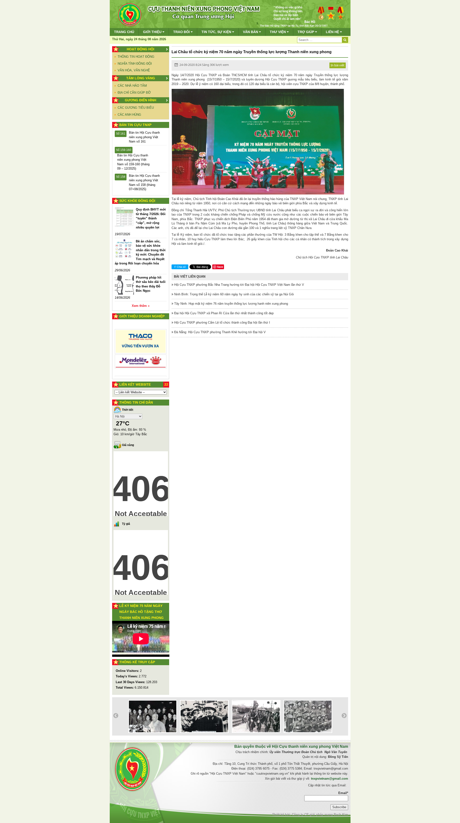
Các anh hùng (129, 114)
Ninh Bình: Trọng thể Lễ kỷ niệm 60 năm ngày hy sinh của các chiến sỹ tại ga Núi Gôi (233, 294)
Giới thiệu (152, 32)
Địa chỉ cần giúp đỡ (134, 92)
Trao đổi (182, 32)
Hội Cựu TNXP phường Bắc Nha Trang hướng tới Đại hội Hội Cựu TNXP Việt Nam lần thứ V (238, 284)
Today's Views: (127, 676)
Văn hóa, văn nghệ (134, 70)
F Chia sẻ (180, 266)
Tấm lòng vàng (140, 78)
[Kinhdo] (141, 343)
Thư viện (278, 32)
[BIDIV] (141, 356)
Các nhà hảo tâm (132, 85)
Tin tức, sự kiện (216, 32)
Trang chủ (124, 32)
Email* (343, 793)
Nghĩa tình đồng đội (135, 63)
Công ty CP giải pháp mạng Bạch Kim (320, 814)
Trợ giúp (306, 32)
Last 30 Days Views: (131, 682)
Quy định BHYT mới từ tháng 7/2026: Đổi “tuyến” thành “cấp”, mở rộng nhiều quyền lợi (151, 218)
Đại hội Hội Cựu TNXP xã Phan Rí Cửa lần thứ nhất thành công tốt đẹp (223, 313)
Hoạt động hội (140, 49)
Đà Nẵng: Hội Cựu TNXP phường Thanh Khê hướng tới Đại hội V (219, 332)
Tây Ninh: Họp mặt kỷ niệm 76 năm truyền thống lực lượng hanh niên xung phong (230, 303)
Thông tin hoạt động (136, 56)
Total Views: (125, 687)
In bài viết (338, 65)
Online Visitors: (128, 671)
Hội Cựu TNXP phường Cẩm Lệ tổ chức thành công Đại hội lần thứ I (221, 322)
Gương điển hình (140, 100)
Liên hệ (333, 32)
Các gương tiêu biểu (136, 107)
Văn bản (251, 32)
